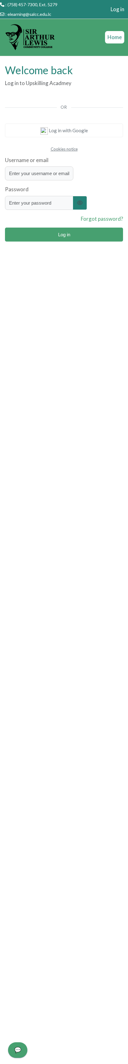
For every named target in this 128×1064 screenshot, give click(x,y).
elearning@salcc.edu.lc (29, 14)
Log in (117, 9)
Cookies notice (64, 149)
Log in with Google (68, 130)
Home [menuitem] (114, 37)
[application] (17, 1051)
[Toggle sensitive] (80, 203)
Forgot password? (102, 218)
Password (17, 189)
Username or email (26, 160)
